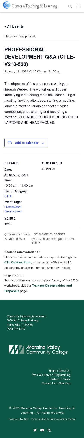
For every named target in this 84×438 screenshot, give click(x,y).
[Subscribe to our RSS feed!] (49, 430)
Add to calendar (26, 142)
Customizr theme (65, 419)
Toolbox (54, 379)
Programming (62, 375)
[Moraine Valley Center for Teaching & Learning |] (30, 4)
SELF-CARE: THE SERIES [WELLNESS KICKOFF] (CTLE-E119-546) (53, 238)
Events (65, 379)
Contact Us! (49, 383)
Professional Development (13, 209)
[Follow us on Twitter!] (35, 430)
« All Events (14, 26)
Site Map (64, 383)
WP (26, 419)
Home (52, 370)
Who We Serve (41, 375)
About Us (64, 370)
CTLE (8, 196)
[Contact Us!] (42, 430)
